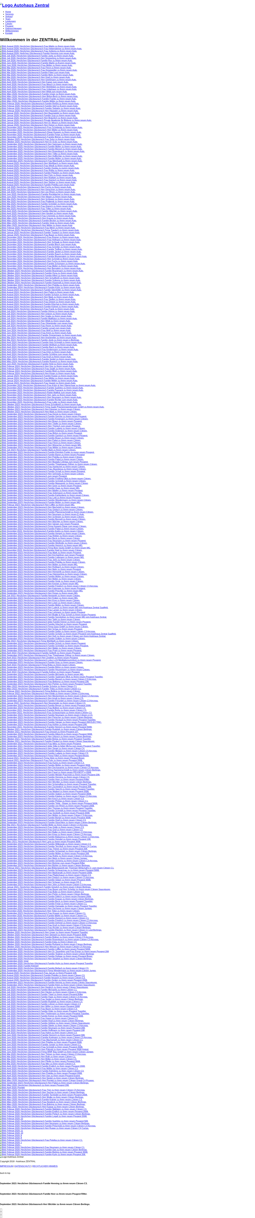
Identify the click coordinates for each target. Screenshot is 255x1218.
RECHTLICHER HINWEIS (45, 1166)
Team (7, 19)
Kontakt (8, 33)
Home (8, 12)
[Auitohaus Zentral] (24, 5)
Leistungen (10, 21)
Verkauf (8, 16)
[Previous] (1, 1213)
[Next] (1, 1210)
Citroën (8, 24)
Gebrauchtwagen (13, 28)
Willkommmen (12, 31)
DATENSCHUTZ (23, 1166)
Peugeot (9, 26)
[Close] (1, 1216)
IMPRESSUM (6, 1166)
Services (9, 14)
